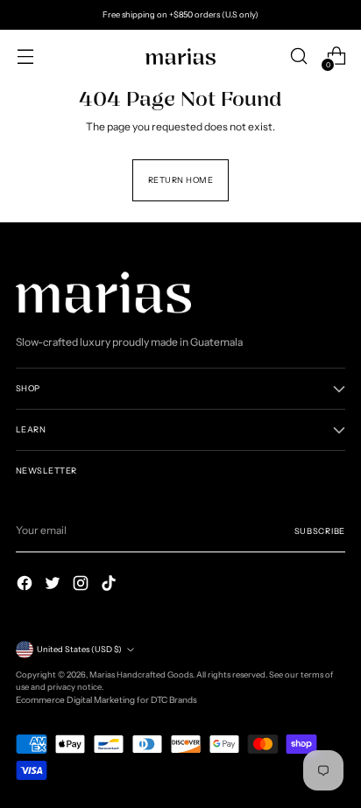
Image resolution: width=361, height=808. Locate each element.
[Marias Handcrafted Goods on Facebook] (26, 585)
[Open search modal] (298, 56)
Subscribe (319, 531)
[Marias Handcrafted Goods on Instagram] (82, 585)
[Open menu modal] (25, 56)
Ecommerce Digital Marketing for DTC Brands (106, 700)
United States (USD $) (79, 649)
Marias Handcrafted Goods (141, 674)
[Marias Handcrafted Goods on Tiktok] (110, 585)
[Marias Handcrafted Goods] (180, 56)
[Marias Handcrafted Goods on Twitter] (54, 585)
